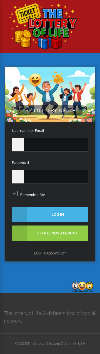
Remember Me (32, 194)
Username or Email (28, 130)
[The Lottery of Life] (43, 52)
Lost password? (50, 253)
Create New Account (57, 233)
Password (20, 162)
